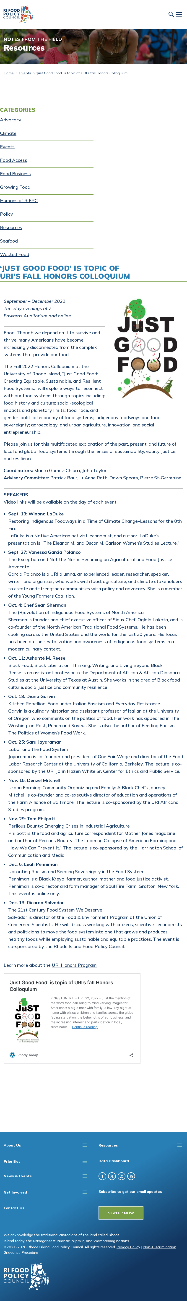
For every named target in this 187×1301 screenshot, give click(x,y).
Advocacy (10, 120)
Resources (11, 227)
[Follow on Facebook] (102, 1176)
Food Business (15, 173)
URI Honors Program (74, 965)
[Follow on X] (112, 1176)
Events (7, 146)
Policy (6, 214)
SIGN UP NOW (121, 1213)
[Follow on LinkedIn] (131, 1176)
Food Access (13, 160)
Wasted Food (14, 254)
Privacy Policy (128, 1247)
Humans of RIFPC (19, 200)
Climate (8, 133)
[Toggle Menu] (179, 14)
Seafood (9, 241)
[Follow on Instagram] (121, 1176)
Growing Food (15, 187)
